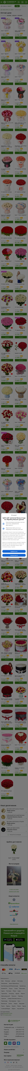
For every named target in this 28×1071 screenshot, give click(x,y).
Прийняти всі (14, 551)
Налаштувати (14, 555)
